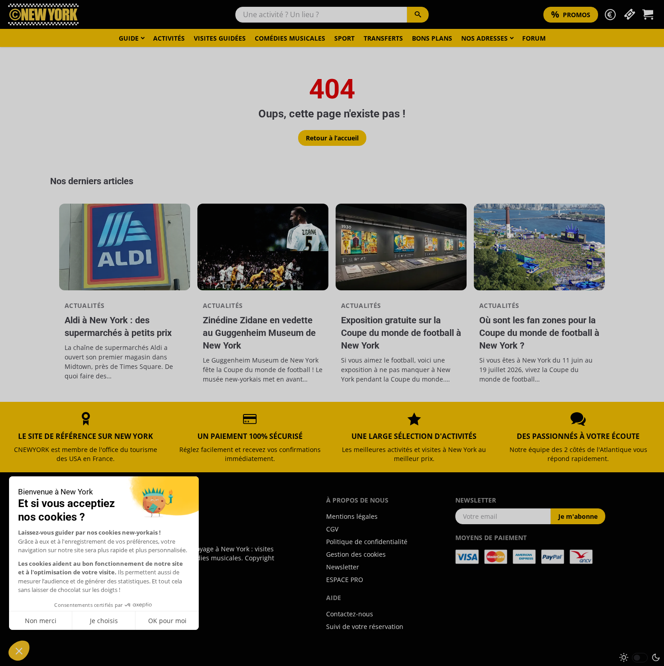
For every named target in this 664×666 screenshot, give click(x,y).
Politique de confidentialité (366, 541)
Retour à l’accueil (332, 138)
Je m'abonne (578, 516)
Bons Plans (432, 38)
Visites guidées (220, 38)
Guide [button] (129, 38)
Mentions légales (352, 516)
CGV (332, 529)
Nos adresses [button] (484, 38)
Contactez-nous (349, 614)
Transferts (383, 38)
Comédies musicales (290, 38)
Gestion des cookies (356, 554)
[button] (610, 15)
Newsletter (342, 567)
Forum (534, 38)
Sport (344, 38)
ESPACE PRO (344, 579)
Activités (169, 38)
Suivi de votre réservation (364, 626)
